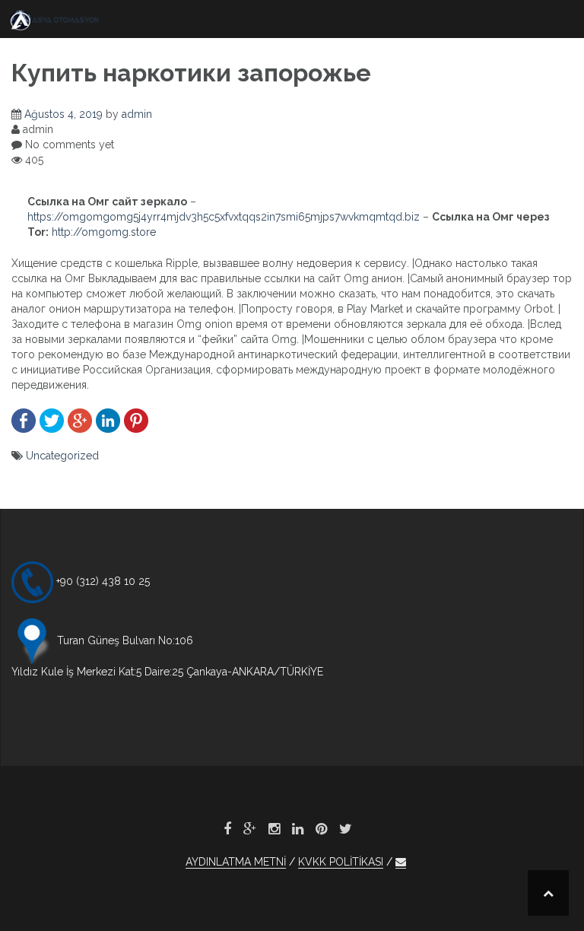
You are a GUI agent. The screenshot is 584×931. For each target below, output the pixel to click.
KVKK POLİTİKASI (340, 862)
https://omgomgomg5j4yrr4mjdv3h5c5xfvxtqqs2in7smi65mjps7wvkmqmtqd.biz (223, 217)
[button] (400, 862)
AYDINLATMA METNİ (236, 862)
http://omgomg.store (104, 232)
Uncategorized (62, 456)
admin (137, 114)
